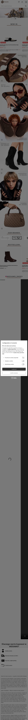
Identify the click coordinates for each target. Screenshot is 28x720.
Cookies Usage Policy (12, 349)
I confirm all (14, 369)
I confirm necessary (14, 372)
